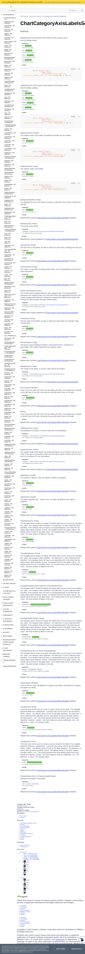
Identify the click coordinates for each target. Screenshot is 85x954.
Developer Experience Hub (28, 823)
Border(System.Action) (28, 224)
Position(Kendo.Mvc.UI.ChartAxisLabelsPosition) (38, 776)
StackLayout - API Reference (9, 488)
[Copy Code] (79, 69)
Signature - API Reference (8, 449)
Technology (23, 907)
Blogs (22, 830)
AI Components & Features (9, 592)
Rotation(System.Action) (29, 449)
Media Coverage (25, 911)
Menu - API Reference (7, 291)
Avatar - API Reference (7, 46)
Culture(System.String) (28, 267)
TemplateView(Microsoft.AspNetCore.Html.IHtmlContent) (41, 586)
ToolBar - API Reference (8, 544)
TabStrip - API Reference (8, 504)
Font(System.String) (27, 318)
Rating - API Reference (7, 417)
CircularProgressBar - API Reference (10, 125)
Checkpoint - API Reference (9, 109)
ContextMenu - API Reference (9, 149)
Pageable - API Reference (8, 324)
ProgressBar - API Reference (9, 385)
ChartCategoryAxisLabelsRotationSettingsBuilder (51, 461)
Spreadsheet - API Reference (9, 484)
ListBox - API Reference (8, 267)
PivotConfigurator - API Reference (9, 342)
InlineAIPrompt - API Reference (9, 259)
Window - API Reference (8, 572)
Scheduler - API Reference (9, 437)
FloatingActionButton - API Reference (10, 230)
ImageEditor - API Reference (9, 255)
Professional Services (26, 833)
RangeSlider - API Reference (9, 413)
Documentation (24, 826)
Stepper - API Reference (8, 492)
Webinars (23, 832)
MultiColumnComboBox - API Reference (9, 296)
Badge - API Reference (7, 50)
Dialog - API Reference (7, 181)
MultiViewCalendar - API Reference (10, 304)
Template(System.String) (29, 521)
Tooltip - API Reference (7, 552)
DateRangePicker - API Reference (10, 169)
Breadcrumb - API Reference (9, 62)
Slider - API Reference (7, 457)
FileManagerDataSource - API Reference (10, 217)
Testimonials (24, 846)
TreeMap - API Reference (8, 560)
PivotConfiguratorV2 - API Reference (10, 352)
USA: (30, 853)
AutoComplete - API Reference (10, 42)
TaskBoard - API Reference (9, 508)
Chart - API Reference (7, 86)
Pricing (22, 817)
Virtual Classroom (25, 836)
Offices (22, 914)
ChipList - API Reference (8, 117)
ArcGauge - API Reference (9, 38)
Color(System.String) (28, 245)
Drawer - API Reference (8, 189)
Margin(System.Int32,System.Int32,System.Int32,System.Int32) (43, 38)
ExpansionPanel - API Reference (9, 209)
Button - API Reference (7, 66)
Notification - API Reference (9, 308)
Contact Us (23, 852)
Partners (22, 835)
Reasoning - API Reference (9, 421)
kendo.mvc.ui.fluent (35, 16)
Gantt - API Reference (7, 238)
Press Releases (25, 910)
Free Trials (23, 816)
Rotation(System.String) (29, 166)
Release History (25, 827)
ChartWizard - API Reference (9, 93)
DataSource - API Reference (9, 153)
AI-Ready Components (32, 811)
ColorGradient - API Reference (10, 133)
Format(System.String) (28, 342)
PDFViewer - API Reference (9, 339)
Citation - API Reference (8, 129)
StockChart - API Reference (9, 496)
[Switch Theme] (82, 10)
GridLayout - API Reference (9, 246)
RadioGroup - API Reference (9, 409)
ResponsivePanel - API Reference (10, 429)
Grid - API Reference (7, 242)
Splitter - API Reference (8, 480)
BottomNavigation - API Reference (10, 58)
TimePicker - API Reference (9, 536)
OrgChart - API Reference (8, 316)
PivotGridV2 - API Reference (9, 377)
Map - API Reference (7, 279)
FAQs (22, 839)
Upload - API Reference (8, 568)
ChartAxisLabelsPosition (32, 784)
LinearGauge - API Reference (9, 263)
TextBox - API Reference (8, 520)
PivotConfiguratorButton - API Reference (10, 347)
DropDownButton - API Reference (9, 193)
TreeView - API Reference (8, 564)
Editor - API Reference (7, 205)
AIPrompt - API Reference (8, 30)
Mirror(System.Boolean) (29, 388)
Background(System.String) (30, 200)
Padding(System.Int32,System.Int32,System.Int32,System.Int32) (44, 85)
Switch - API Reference (8, 500)
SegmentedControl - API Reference (10, 445)
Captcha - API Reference (8, 78)
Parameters (25, 43)
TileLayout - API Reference (9, 524)
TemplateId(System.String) (30, 553)
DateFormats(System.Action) (31, 291)
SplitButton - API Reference (9, 476)
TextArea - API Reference (8, 516)
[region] (42, 949)
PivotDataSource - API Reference (9, 360)
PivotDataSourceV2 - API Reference (9, 369)
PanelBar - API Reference (8, 332)
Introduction (8, 580)
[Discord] (25, 875)
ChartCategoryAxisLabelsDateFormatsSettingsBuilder (52, 305)
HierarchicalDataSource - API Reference (10, 251)
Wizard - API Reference (8, 576)
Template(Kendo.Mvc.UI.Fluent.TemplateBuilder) (38, 651)
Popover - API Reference (8, 381)
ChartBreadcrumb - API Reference (10, 90)
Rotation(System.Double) (29, 133)
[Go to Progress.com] (22, 897)
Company (23, 905)
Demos (22, 824)
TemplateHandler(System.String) (32, 618)
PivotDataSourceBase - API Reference (9, 365)
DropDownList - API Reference (10, 197)
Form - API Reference (7, 234)
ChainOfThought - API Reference (9, 82)
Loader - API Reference (8, 275)
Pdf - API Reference (10, 335)
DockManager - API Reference (10, 185)
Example (24, 65)
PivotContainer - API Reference (9, 356)
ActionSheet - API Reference (9, 26)
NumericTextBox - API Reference (9, 312)
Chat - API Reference (7, 97)
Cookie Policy (22, 950)
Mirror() (23, 411)
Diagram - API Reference (8, 177)
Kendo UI (20, 808)
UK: (30, 855)
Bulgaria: (31, 858)
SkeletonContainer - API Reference (9, 453)
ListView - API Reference (8, 271)
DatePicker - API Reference (9, 165)
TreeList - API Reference (8, 556)
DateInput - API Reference (8, 161)
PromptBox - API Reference (9, 389)
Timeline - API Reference (8, 532)
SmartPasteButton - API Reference (10, 461)
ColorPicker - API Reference (9, 141)
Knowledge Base (9, 666)
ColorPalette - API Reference (9, 137)
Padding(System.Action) (29, 428)
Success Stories (25, 845)
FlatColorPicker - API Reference (9, 226)
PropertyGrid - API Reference (9, 393)
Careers (22, 913)
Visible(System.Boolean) (29, 683)
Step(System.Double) (28, 497)
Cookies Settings (76, 949)
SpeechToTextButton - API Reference (10, 472)
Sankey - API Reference (8, 433)
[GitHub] (25, 873)
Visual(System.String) (28, 707)
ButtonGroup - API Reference (9, 70)
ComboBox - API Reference (9, 145)
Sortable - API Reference (8, 464)
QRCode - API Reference (8, 397)
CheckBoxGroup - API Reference (9, 105)
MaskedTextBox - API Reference (9, 283)
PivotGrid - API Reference (8, 373)
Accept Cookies (60, 949)
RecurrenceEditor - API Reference (10, 425)
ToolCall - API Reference (8, 548)
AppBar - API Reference (8, 34)
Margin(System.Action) (28, 366)
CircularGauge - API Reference (9, 121)
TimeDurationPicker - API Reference (10, 528)
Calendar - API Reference (8, 74)
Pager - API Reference (7, 328)
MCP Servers (21, 811)
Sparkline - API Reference (8, 468)
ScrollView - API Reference (9, 441)
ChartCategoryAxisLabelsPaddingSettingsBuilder (51, 436)
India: (31, 856)
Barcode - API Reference (8, 54)
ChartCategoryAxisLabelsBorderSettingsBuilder (51, 231)
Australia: (32, 859)
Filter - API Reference (7, 222)
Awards (22, 908)
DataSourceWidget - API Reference (10, 157)
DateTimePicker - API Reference (9, 173)
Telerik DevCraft (21, 805)
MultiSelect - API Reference (9, 300)
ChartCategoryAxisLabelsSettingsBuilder (54, 16)
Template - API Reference (8, 512)
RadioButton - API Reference (9, 405)
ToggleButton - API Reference (9, 540)
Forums (22, 829)
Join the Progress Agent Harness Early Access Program (62, 2)
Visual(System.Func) (28, 741)
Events (22, 838)
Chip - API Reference (7, 113)
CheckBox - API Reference (9, 101)
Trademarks (60, 939)
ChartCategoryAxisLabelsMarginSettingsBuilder (51, 374)
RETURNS (24, 214)
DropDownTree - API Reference (9, 201)
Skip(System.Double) (28, 475)
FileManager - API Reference (9, 213)
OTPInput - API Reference (8, 320)
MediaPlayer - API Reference (9, 287)
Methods (24, 31)
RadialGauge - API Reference (9, 401)
